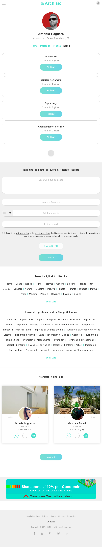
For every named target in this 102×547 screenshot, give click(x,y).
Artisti (79, 345)
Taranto (72, 289)
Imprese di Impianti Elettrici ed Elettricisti (59, 319)
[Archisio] (51, 3)
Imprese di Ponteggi (27, 324)
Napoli (28, 283)
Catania (6, 289)
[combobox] (7, 213)
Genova (60, 283)
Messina (39, 289)
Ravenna (55, 294)
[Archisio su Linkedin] (67, 533)
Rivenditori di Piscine (39, 345)
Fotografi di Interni (15, 345)
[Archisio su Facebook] (34, 533)
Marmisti (45, 350)
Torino (38, 283)
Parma (93, 289)
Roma (9, 283)
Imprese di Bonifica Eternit (49, 329)
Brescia (83, 289)
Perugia (44, 294)
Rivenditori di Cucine (58, 334)
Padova (51, 289)
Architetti (11, 319)
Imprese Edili (26, 319)
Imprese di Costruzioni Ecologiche (59, 324)
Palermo (49, 283)
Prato (23, 294)
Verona (28, 289)
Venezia (18, 289)
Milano (19, 283)
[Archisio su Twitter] (59, 533)
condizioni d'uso (42, 233)
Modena (33, 294)
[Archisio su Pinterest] (51, 533)
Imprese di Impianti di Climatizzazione (73, 350)
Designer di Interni (63, 345)
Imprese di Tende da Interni (16, 329)
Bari (91, 283)
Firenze (82, 283)
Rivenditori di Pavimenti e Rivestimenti (73, 340)
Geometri (77, 334)
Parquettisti (31, 350)
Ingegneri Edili (88, 324)
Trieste (61, 289)
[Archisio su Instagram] (42, 533)
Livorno (67, 294)
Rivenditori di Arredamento (36, 340)
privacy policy (22, 233)
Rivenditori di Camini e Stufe (29, 334)
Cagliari (77, 294)
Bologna (71, 283)
